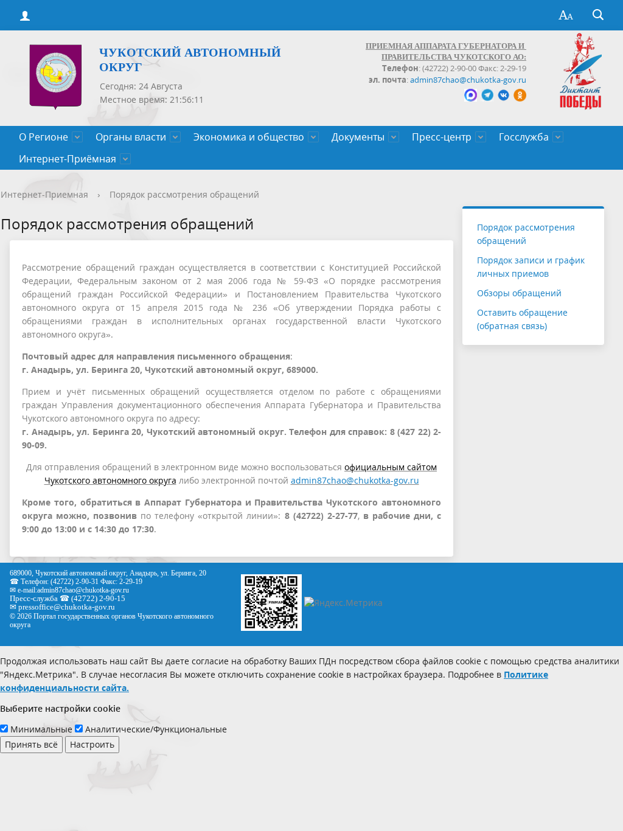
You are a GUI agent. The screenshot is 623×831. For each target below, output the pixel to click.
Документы (358, 137)
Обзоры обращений (519, 293)
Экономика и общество (248, 137)
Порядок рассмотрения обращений (184, 194)
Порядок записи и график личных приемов (531, 266)
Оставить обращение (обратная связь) (522, 319)
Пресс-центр (442, 137)
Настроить (92, 744)
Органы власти (131, 137)
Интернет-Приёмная (67, 158)
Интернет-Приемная (44, 194)
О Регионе (43, 137)
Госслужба (524, 137)
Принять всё (31, 744)
